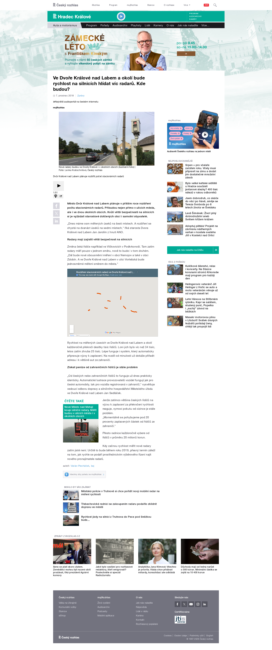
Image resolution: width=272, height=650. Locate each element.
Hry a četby (175, 128)
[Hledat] (215, 5)
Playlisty (136, 25)
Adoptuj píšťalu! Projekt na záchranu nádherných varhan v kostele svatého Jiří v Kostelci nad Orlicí (201, 230)
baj (92, 466)
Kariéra (139, 615)
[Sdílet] (60, 196)
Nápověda (141, 607)
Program (113, 5)
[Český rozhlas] (65, 5)
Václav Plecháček (80, 466)
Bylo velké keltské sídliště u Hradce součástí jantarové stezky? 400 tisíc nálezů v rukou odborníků (201, 188)
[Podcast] (55, 196)
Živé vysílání (175, 139)
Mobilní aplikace (105, 615)
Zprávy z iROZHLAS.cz (67, 536)
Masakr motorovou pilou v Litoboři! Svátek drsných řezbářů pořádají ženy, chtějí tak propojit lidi (201, 322)
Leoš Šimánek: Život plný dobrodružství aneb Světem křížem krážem (200, 216)
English (209, 635)
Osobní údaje (180, 635)
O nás (170, 25)
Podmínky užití (197, 635)
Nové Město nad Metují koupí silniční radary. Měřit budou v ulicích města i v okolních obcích (80, 411)
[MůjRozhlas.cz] (58, 108)
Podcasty (102, 611)
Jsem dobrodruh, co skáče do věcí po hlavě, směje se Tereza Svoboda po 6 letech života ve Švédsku (201, 203)
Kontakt (140, 619)
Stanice (150, 5)
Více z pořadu (176, 262)
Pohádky (174, 133)
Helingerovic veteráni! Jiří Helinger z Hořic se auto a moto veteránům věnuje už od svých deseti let (201, 289)
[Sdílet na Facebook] (56, 206)
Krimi (188, 128)
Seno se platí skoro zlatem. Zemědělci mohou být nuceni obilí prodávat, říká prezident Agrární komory (72, 571)
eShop (62, 615)
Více (205, 25)
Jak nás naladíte (188, 25)
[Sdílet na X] (56, 213)
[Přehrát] (58, 186)
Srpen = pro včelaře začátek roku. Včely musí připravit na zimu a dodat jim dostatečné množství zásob (200, 171)
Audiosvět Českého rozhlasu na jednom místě (189, 151)
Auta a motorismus (65, 25)
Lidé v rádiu (142, 611)
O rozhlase (169, 5)
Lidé (147, 25)
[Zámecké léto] (136, 49)
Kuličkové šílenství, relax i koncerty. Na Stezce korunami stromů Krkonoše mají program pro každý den (202, 272)
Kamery (193, 19)
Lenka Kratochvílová (75, 170)
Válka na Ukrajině (67, 603)
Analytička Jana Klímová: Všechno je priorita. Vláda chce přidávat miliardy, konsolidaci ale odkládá (157, 569)
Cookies (168, 635)
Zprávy (81, 95)
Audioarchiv (195, 16)
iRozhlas (96, 5)
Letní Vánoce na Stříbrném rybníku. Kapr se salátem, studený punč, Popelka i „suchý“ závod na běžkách (201, 305)
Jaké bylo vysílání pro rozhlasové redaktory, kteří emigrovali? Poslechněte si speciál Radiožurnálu (114, 571)
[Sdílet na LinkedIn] (56, 221)
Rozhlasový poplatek (147, 624)
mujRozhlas (132, 5)
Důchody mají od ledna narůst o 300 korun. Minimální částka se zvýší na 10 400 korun (199, 569)
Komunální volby (67, 607)
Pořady (104, 25)
